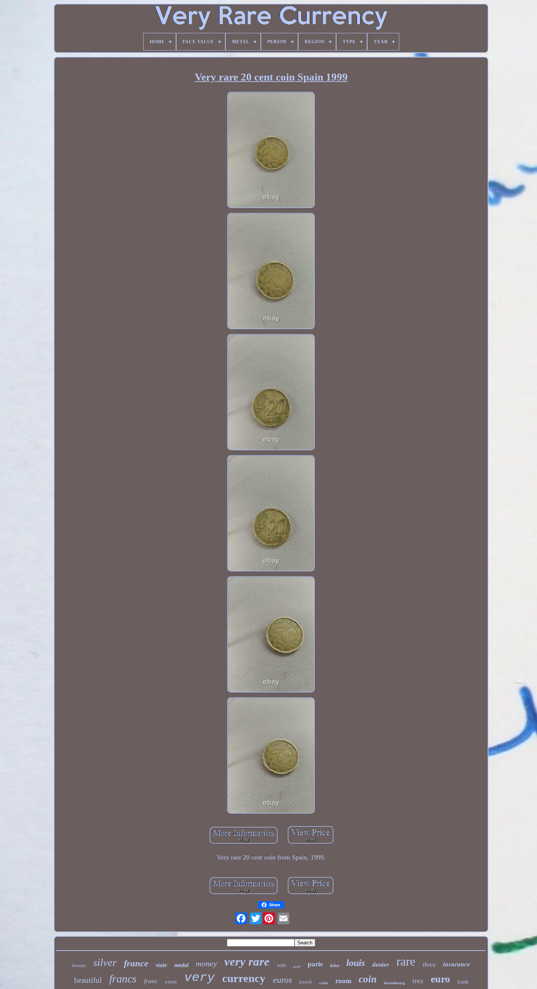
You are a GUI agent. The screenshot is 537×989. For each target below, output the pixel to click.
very (199, 977)
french (305, 982)
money (206, 963)
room (343, 981)
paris (315, 964)
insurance (456, 964)
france (136, 963)
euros (282, 980)
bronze (79, 965)
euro (440, 979)
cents (171, 982)
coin (368, 979)
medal (181, 965)
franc (151, 981)
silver (105, 962)
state (161, 965)
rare (405, 961)
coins (323, 983)
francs (123, 979)
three (429, 964)
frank (462, 982)
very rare (247, 961)
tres (417, 981)
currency (244, 978)
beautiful (88, 980)
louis (355, 963)
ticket (334, 965)
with (281, 965)
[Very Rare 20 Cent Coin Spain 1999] (271, 150)
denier (380, 964)
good (296, 966)
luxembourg (394, 983)
